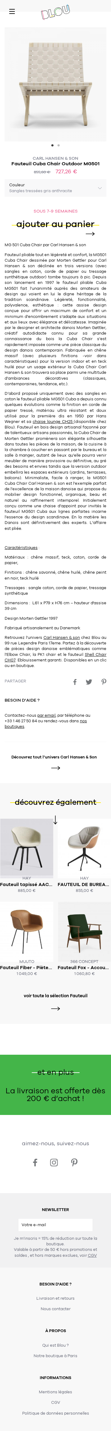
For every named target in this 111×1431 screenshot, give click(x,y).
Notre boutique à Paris (55, 1356)
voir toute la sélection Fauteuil (56, 996)
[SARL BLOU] (55, 12)
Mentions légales (55, 1392)
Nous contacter (56, 1309)
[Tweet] (89, 682)
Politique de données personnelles (55, 1413)
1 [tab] (52, 146)
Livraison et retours (55, 1298)
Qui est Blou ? (55, 1345)
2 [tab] (59, 146)
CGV (92, 1255)
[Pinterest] (103, 682)
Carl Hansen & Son (55, 158)
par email (46, 715)
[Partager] (74, 682)
